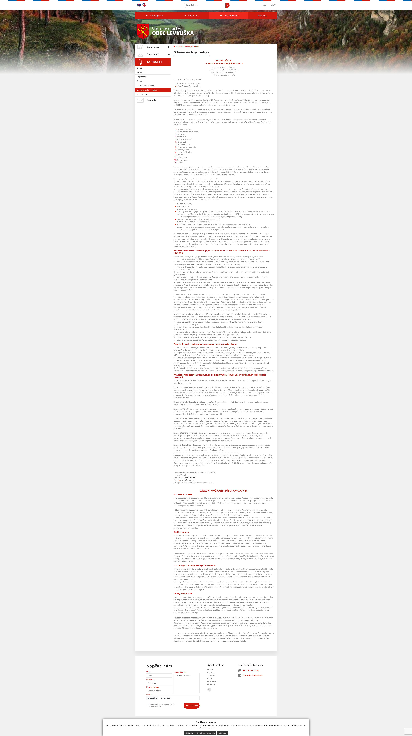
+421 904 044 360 (189, 477)
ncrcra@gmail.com (187, 480)
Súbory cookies (143, 94)
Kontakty (262, 15)
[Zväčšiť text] (273, 5)
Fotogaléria (212, 681)
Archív (139, 81)
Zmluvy (140, 68)
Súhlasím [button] (189, 733)
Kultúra (210, 678)
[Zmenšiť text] (265, 5)
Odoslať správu (191, 705)
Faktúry (140, 72)
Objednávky (141, 77)
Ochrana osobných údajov (147, 90)
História (210, 673)
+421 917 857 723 (251, 671)
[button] (154, 15)
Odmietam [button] (222, 733)
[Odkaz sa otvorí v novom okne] (209, 690)
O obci (210, 670)
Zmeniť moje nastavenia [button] (206, 733)
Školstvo (211, 676)
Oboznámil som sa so (162, 705)
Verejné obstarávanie (145, 85)
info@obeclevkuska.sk (253, 675)
